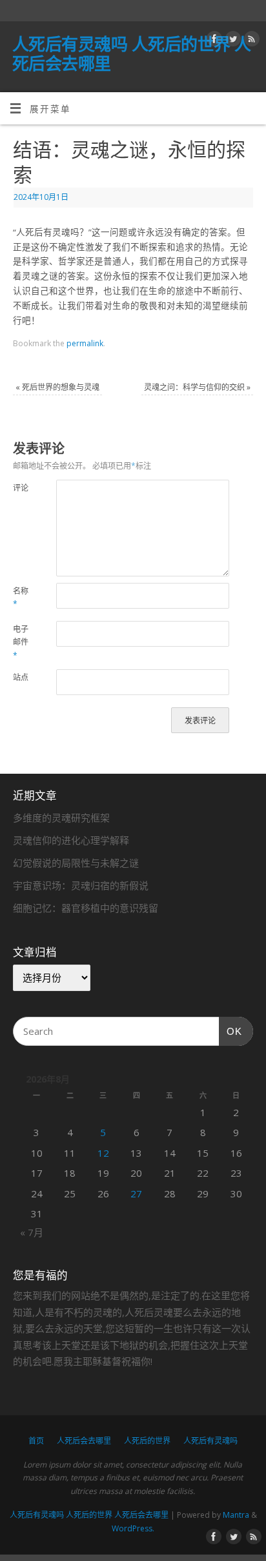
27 (136, 1193)
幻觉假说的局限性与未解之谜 (76, 862)
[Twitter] (231, 41)
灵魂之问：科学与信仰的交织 (197, 387)
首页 (36, 1440)
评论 (20, 487)
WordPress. (133, 1528)
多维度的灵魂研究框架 (61, 817)
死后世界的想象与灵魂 (57, 387)
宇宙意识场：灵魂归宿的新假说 (80, 885)
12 (103, 1152)
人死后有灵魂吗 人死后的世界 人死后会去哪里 (131, 53)
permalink (84, 343)
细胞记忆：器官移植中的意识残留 (85, 907)
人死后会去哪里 (84, 1440)
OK (230, 1031)
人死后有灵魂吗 (210, 1440)
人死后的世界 (147, 1440)
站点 (20, 677)
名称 (20, 597)
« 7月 (31, 1232)
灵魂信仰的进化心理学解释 (71, 840)
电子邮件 (20, 642)
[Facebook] (212, 41)
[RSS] (250, 41)
